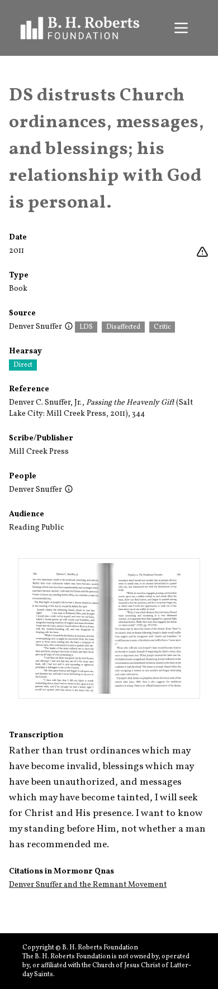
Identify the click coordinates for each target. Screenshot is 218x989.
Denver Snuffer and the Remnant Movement (88, 885)
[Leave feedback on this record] (202, 252)
